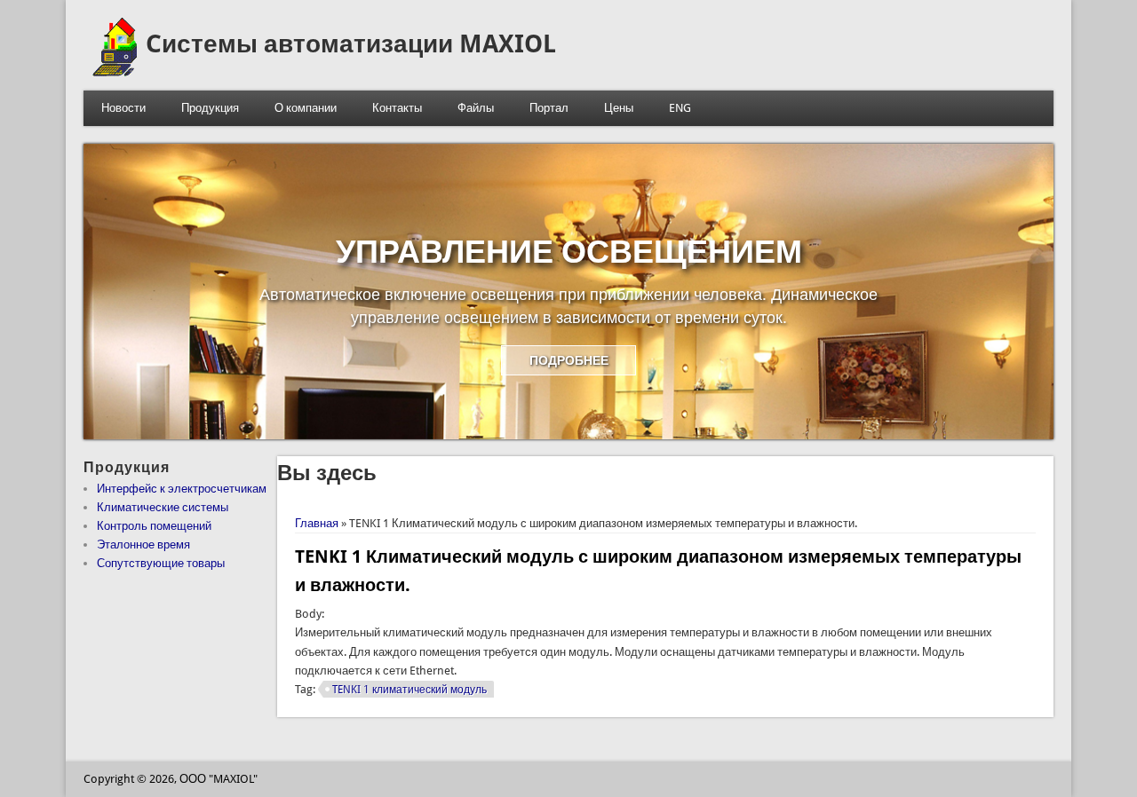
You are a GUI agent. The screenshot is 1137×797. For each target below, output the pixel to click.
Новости (123, 107)
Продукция (210, 107)
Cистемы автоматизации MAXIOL (351, 44)
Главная (316, 523)
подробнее (568, 360)
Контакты (397, 107)
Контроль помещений (154, 526)
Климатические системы (162, 507)
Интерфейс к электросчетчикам (181, 488)
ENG (680, 107)
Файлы (475, 107)
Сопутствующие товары (161, 563)
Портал (548, 107)
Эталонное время (143, 544)
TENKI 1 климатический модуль (409, 689)
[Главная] (114, 72)
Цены (618, 107)
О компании (305, 107)
